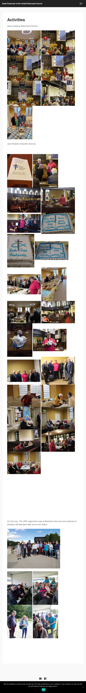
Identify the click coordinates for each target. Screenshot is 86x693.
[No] (83, 687)
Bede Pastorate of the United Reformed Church (22, 3)
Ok (44, 690)
